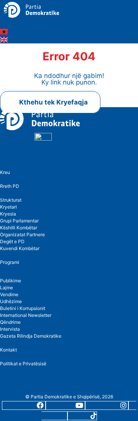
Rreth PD (9, 186)
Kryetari (8, 207)
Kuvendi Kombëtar (19, 248)
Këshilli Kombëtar (18, 227)
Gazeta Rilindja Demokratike (30, 336)
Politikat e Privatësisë (23, 363)
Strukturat (10, 200)
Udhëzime (11, 301)
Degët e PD (12, 241)
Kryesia (8, 214)
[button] (17, 24)
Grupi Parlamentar (19, 221)
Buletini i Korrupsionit (22, 308)
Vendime (9, 294)
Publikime (10, 280)
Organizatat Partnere (22, 234)
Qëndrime (10, 322)
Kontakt (8, 350)
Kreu (5, 172)
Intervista (10, 329)
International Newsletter (25, 315)
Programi (9, 262)
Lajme (6, 287)
